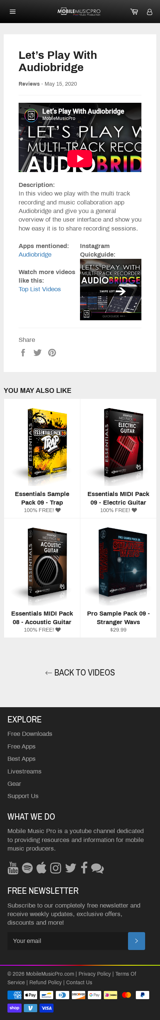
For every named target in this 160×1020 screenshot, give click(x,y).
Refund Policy (45, 982)
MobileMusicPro (44, 974)
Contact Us (79, 982)
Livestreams (24, 771)
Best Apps (21, 758)
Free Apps (21, 746)
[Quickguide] (110, 289)
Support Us (23, 796)
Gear (14, 783)
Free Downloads (29, 733)
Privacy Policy (95, 974)
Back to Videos (83, 672)
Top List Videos (40, 289)
